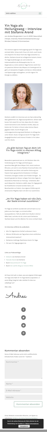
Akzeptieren (24, 426)
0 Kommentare (23, 41)
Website (9, 257)
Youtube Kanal (11, 260)
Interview (14, 39)
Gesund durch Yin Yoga (18, 263)
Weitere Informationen (32, 423)
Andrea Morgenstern (15, 36)
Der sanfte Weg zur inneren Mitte (21, 266)
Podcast (14, 41)
